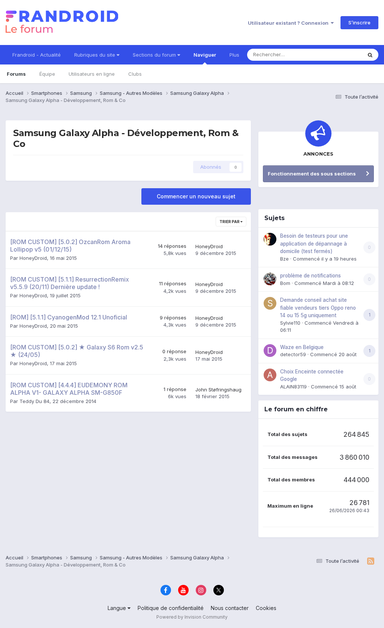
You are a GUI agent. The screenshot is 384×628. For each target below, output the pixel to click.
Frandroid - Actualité (36, 55)
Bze (284, 259)
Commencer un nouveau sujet (196, 196)
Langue (118, 608)
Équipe (47, 74)
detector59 (293, 354)
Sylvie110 (290, 323)
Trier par (229, 221)
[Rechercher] (370, 55)
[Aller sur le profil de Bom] (270, 279)
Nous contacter (230, 608)
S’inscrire (359, 22)
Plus (234, 55)
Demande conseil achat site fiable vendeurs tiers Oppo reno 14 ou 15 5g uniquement (318, 307)
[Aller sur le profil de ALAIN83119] (270, 375)
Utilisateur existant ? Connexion (289, 23)
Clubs (135, 74)
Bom (285, 283)
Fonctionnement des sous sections (312, 174)
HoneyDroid (33, 258)
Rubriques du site (95, 55)
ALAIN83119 (293, 387)
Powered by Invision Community (192, 617)
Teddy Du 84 (35, 401)
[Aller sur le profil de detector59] (270, 350)
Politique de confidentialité (171, 608)
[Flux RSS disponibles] (370, 561)
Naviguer (205, 55)
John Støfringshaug (218, 390)
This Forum (339, 54)
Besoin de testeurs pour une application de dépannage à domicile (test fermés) (314, 243)
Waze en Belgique (302, 347)
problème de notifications (310, 276)
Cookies (266, 608)
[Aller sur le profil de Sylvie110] (270, 303)
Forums (16, 74)
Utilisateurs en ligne (92, 74)
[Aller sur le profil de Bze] (270, 239)
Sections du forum (155, 55)
